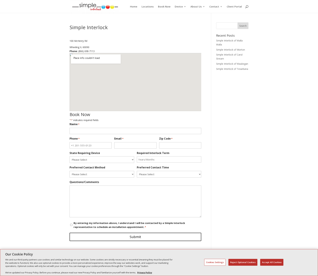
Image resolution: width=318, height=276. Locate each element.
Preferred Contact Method (87, 167)
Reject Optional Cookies (243, 262)
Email (118, 138)
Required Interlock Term (153, 153)
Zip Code (165, 138)
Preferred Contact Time (153, 167)
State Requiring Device (85, 153)
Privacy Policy (144, 272)
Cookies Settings (215, 262)
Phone (75, 138)
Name (74, 124)
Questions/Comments (84, 182)
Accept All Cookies (272, 262)
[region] (159, 262)
